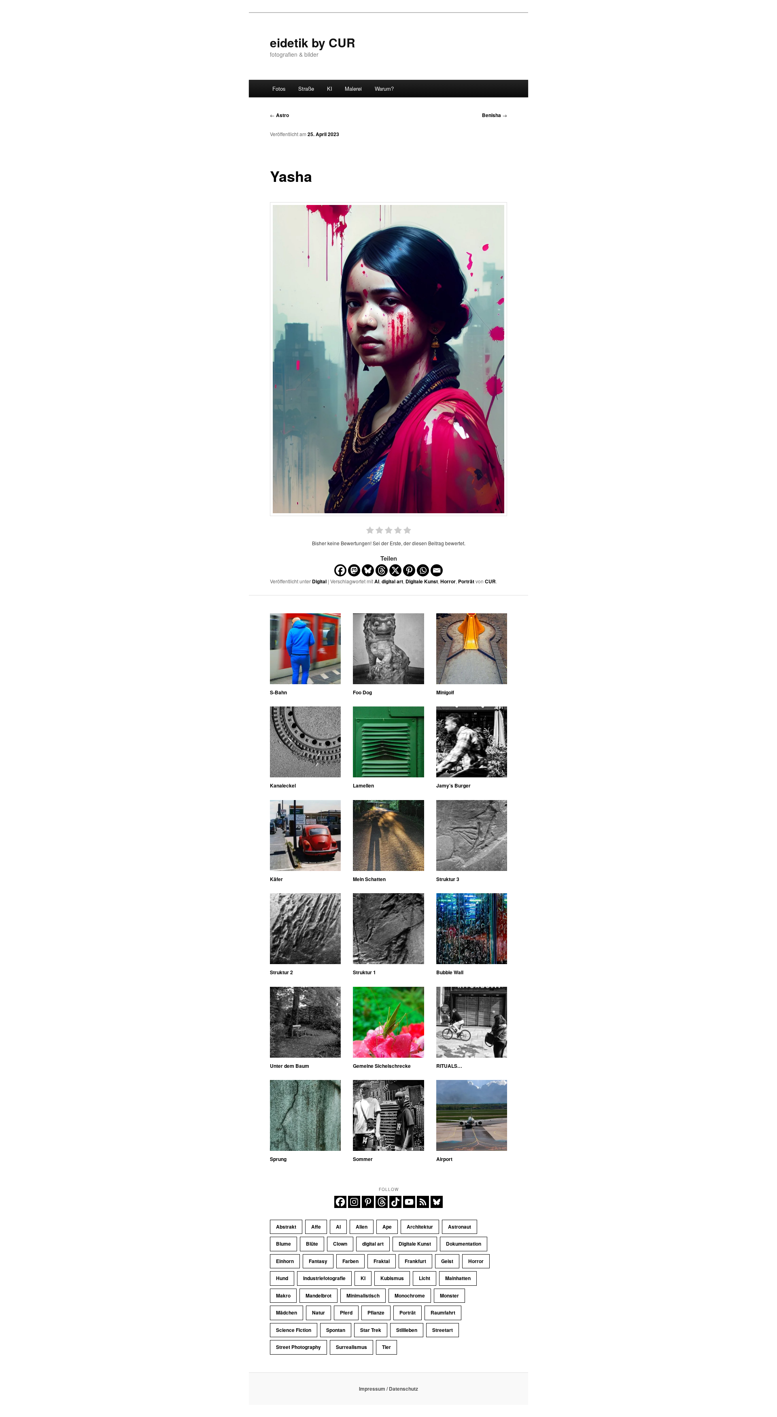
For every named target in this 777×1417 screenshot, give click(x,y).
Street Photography (298, 1347)
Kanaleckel (283, 785)
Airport (444, 1159)
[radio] (370, 531)
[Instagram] (354, 1202)
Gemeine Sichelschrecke (382, 1065)
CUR (490, 581)
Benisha (494, 115)
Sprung (278, 1159)
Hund (282, 1278)
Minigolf (445, 692)
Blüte (312, 1243)
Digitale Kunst (421, 581)
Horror (448, 581)
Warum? (384, 88)
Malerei (353, 88)
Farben (350, 1261)
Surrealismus (351, 1347)
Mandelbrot (318, 1295)
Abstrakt (286, 1226)
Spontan (335, 1330)
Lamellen (363, 785)
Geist (447, 1261)
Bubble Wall (449, 972)
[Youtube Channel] (409, 1202)
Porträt (466, 581)
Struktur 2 (281, 972)
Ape (387, 1226)
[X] (395, 570)
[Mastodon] (354, 570)
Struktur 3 (447, 879)
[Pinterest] (409, 570)
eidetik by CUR (312, 42)
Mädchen (286, 1312)
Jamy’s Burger (453, 785)
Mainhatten (458, 1278)
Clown (340, 1243)
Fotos (279, 88)
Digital (319, 581)
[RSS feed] (423, 1202)
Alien (361, 1226)
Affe (316, 1226)
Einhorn (285, 1261)
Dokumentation (463, 1243)
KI (329, 88)
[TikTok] (395, 1202)
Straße (306, 88)
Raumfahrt (443, 1312)
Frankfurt (415, 1261)
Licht (424, 1278)
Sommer (363, 1159)
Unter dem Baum (289, 1065)
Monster (449, 1295)
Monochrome (410, 1295)
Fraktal (382, 1261)
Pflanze (375, 1312)
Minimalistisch (363, 1295)
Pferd (346, 1312)
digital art (392, 581)
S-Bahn (278, 692)
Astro (279, 115)
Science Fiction (293, 1330)
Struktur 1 (364, 972)
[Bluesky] (368, 570)
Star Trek (370, 1330)
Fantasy (318, 1261)
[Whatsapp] (423, 570)
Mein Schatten (369, 879)
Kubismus (392, 1278)
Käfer (276, 879)
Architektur (420, 1226)
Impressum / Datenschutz (388, 1388)
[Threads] (382, 570)
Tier (386, 1347)
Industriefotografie (324, 1278)
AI (376, 581)
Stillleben (406, 1330)
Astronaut (459, 1226)
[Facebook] (340, 570)
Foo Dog (362, 692)
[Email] (437, 570)
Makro (283, 1295)
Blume (283, 1243)
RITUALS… (449, 1065)
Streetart (442, 1330)
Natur (318, 1312)
